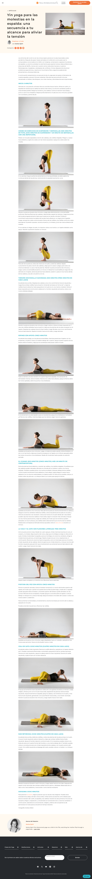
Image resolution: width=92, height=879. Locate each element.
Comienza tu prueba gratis (79, 3)
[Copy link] (21, 48)
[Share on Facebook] (16, 48)
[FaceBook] (38, 866)
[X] (42, 866)
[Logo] (46, 3)
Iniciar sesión (64, 3)
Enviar (77, 857)
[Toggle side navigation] (3, 3)
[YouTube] (46, 866)
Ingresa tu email (50, 856)
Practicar (15, 41)
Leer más (37, 829)
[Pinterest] (50, 866)
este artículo (59, 522)
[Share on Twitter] (18, 48)
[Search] (57, 3)
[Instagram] (54, 866)
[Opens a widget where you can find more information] (87, 876)
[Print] (23, 48)
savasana (29, 794)
